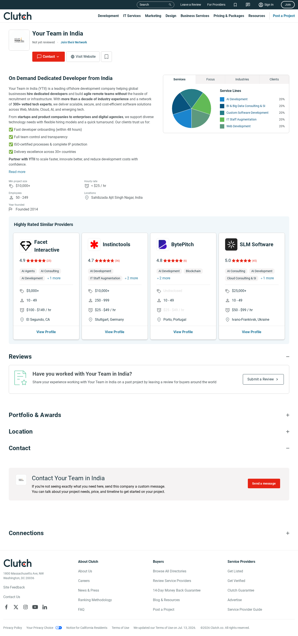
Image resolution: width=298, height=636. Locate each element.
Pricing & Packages (229, 16)
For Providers (216, 4)
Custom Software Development (247, 112)
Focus (210, 79)
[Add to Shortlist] (106, 57)
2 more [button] (132, 278)
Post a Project (284, 16)
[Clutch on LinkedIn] (45, 607)
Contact (49, 56)
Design (171, 16)
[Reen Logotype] (25, 246)
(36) (117, 260)
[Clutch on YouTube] (35, 607)
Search (144, 4)
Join (288, 4)
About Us (85, 571)
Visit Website (86, 56)
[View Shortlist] (235, 5)
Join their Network (74, 42)
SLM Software (256, 244)
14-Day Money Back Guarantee (176, 590)
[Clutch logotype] (17, 16)
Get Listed (235, 571)
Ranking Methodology (95, 600)
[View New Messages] (248, 5)
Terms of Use (120, 627)
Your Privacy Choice (39, 627)
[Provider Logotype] (19, 40)
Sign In (269, 4)
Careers (84, 581)
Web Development (238, 126)
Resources (256, 16)
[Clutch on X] (16, 607)
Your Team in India (57, 33)
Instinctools (116, 244)
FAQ (81, 609)
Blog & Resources (166, 600)
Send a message (264, 483)
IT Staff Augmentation (241, 119)
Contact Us (11, 597)
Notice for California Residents (86, 627)
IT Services (132, 16)
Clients (274, 79)
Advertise (235, 600)
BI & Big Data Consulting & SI (245, 106)
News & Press (88, 590)
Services (179, 79)
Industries (242, 79)
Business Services (195, 16)
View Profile (46, 332)
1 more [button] (55, 278)
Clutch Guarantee (241, 590)
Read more (17, 172)
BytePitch (182, 244)
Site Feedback (14, 587)
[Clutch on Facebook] (6, 607)
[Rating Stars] (35, 260)
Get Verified (236, 581)
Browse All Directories (169, 571)
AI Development (237, 99)
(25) (48, 260)
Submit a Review (260, 379)
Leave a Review (190, 4)
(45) (254, 260)
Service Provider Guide (245, 609)
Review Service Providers (172, 581)
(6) (185, 260)
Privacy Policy (12, 627)
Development (108, 16)
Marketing (153, 16)
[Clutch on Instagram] (25, 607)
